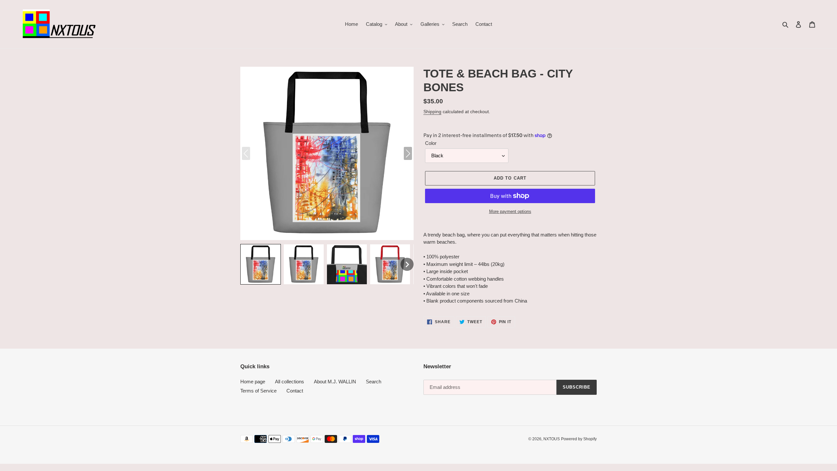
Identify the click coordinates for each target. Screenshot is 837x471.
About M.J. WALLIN (335, 381)
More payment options (510, 211)
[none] (260, 264)
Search (373, 381)
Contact (294, 390)
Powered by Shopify (579, 439)
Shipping (432, 111)
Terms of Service (258, 390)
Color (430, 143)
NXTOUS (551, 439)
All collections (289, 381)
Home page (252, 381)
